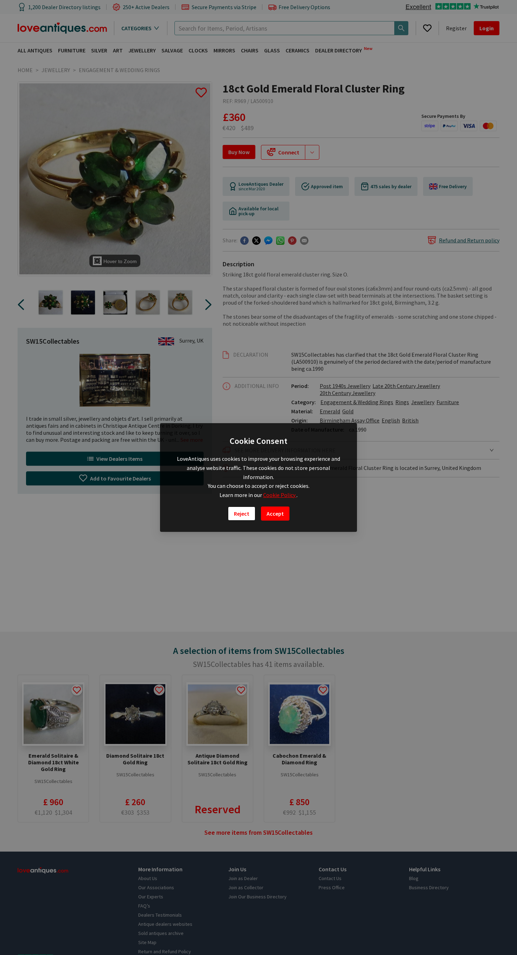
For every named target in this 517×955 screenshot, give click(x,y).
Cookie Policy (279, 494)
